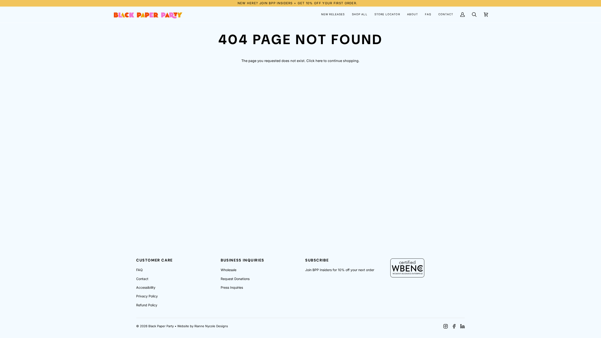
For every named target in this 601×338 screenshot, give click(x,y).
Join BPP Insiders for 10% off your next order (339, 270)
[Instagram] (445, 326)
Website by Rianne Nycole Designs (202, 326)
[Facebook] (454, 326)
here (319, 61)
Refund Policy (146, 305)
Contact (142, 279)
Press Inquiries (232, 287)
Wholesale (228, 270)
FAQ (139, 270)
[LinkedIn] (462, 326)
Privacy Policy (147, 296)
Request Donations (235, 279)
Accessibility (145, 287)
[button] (333, 15)
